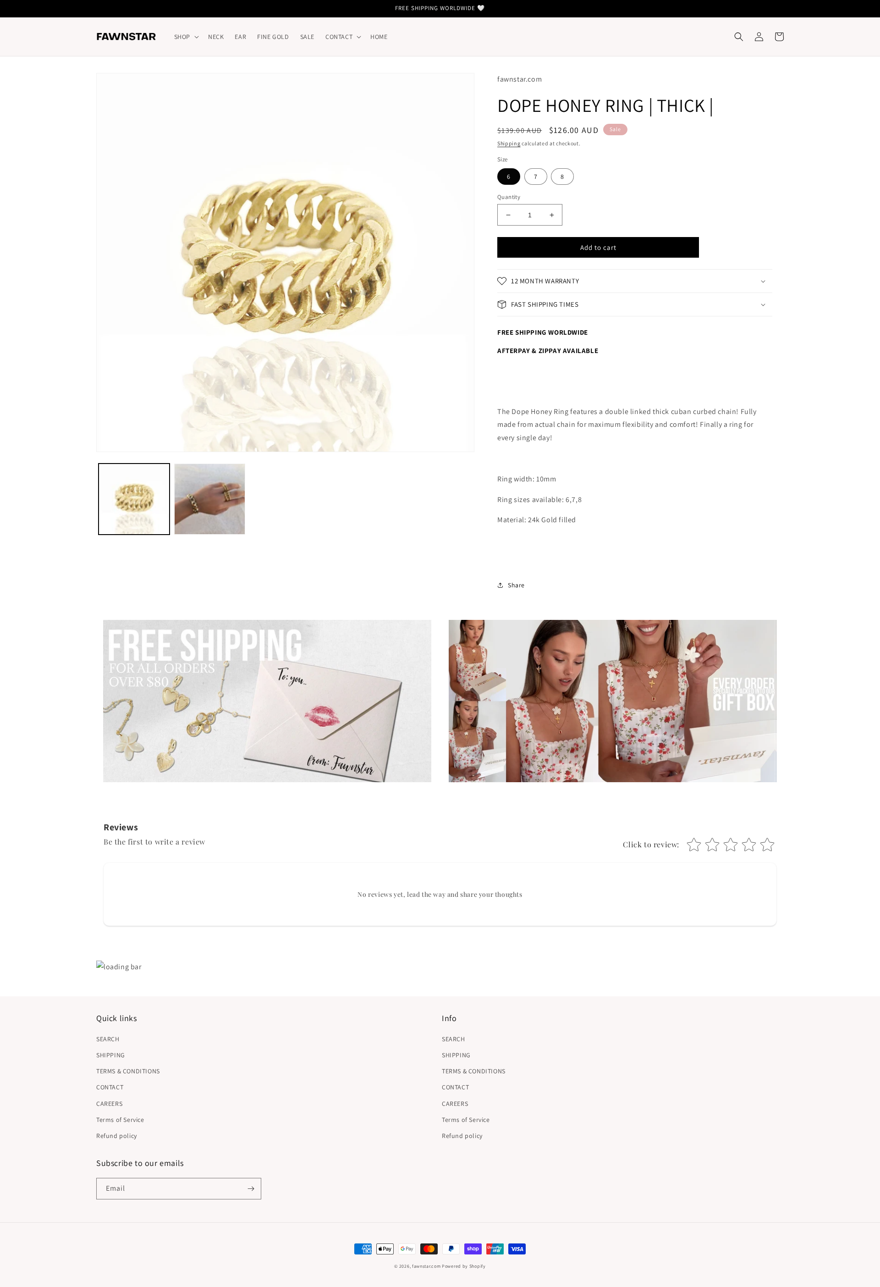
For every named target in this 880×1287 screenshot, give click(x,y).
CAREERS (109, 1103)
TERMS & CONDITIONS (128, 1071)
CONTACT (109, 1087)
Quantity (508, 197)
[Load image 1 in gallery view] (134, 499)
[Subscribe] (251, 1188)
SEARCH (108, 1039)
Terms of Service (120, 1120)
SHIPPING (110, 1055)
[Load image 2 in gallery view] (209, 499)
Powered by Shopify (464, 1266)
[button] (186, 36)
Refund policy (116, 1136)
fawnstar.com (426, 1266)
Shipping (509, 143)
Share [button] (516, 585)
